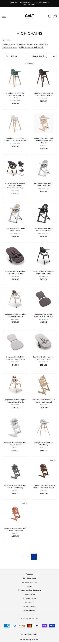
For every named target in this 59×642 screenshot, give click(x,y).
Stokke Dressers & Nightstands (31, 47)
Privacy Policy (29, 610)
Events (29, 586)
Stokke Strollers (9, 44)
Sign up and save (29, 619)
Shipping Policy (29, 598)
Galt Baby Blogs (29, 578)
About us (29, 574)
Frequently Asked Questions (29, 590)
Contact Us (29, 602)
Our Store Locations (30, 582)
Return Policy (29, 594)
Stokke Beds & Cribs (24, 44)
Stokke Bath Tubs (41, 44)
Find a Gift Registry (29, 606)
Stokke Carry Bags (10, 47)
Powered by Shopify (29, 639)
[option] (29, 3)
